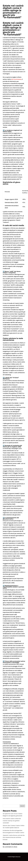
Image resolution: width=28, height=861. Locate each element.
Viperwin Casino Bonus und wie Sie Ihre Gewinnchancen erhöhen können (13, 837)
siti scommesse (16, 79)
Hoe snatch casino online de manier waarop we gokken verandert (12, 821)
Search (22, 806)
